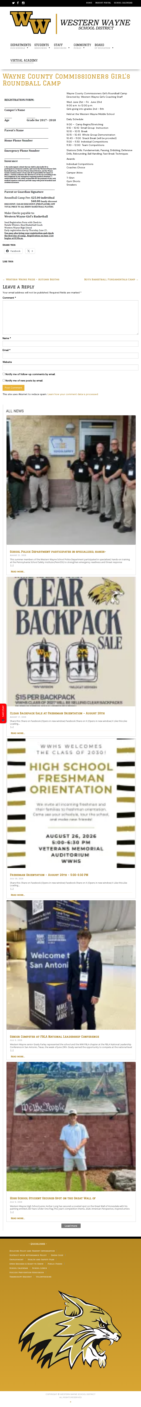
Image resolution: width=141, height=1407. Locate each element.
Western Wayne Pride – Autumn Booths (31, 279)
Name (7, 338)
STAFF (60, 46)
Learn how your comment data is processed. (73, 394)
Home (89, 3)
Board (102, 46)
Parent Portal (103, 3)
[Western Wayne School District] (70, 22)
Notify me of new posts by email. (24, 380)
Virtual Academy (24, 62)
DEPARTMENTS (20, 46)
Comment (9, 297)
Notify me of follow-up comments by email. (30, 374)
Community (82, 46)
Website (7, 362)
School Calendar (123, 3)
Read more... (18, 571)
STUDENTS (41, 46)
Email (6, 350)
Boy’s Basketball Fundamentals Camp (111, 279)
